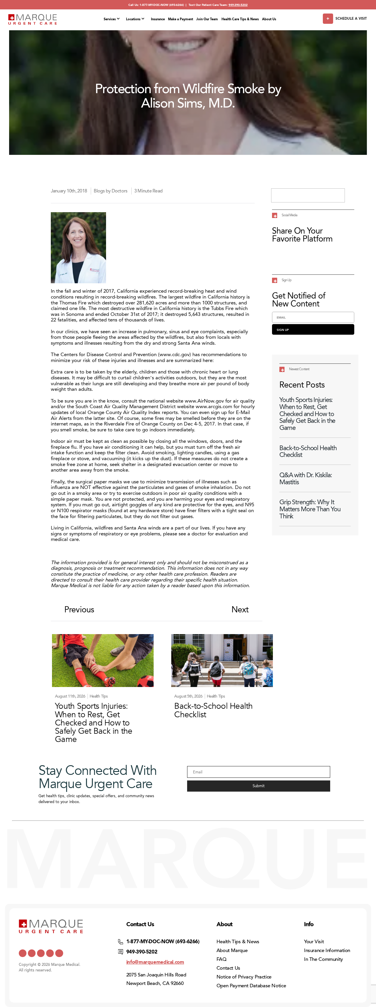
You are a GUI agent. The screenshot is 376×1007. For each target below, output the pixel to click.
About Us (269, 19)
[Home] (32, 19)
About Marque (232, 950)
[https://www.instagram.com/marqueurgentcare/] (59, 953)
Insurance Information (327, 950)
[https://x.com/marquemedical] (22, 953)
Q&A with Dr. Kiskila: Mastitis (305, 478)
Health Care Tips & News (240, 19)
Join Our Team (207, 19)
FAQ (221, 959)
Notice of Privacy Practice (243, 977)
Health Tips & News (237, 942)
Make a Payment (180, 19)
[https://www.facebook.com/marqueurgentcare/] (41, 953)
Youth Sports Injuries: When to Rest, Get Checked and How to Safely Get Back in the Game (307, 413)
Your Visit (314, 942)
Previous (79, 609)
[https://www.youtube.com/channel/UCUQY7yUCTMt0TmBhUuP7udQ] (32, 953)
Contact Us (228, 968)
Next (240, 609)
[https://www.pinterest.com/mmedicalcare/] (50, 953)
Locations (133, 19)
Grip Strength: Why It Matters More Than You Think (309, 509)
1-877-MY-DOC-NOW (154, 4)
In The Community (323, 959)
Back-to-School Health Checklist (307, 451)
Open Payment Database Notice (251, 986)
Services (110, 19)
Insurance (158, 19)
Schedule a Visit (351, 18)
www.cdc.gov (174, 354)
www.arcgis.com (214, 406)
